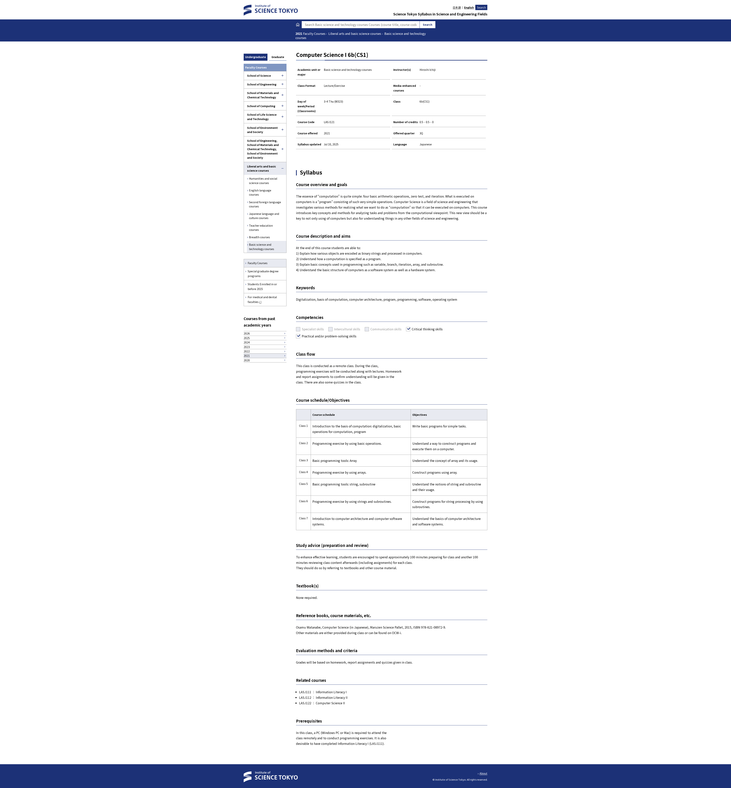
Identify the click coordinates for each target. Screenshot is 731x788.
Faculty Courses (257, 263)
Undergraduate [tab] (255, 57)
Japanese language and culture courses (264, 216)
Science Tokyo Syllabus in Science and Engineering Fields (440, 13)
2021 (299, 33)
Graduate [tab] (277, 57)
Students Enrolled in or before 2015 (262, 286)
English (469, 7)
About (483, 773)
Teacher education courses (261, 228)
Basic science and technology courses (261, 247)
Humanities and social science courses (263, 181)
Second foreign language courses (265, 204)
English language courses (260, 192)
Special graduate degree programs (263, 273)
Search (481, 7)
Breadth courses (259, 237)
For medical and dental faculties (262, 299)
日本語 (457, 7)
